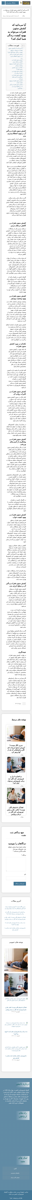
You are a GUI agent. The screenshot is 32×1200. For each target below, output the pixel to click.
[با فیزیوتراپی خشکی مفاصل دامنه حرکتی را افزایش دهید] (16, 1049)
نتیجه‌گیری (20, 88)
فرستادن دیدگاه (19, 883)
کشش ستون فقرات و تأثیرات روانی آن (17, 72)
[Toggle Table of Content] (22, 45)
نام (25, 874)
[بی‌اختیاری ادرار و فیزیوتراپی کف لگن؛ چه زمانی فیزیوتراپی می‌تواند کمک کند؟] (16, 976)
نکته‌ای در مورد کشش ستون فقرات (17, 68)
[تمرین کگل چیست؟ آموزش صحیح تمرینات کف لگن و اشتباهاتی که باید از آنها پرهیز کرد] (16, 951)
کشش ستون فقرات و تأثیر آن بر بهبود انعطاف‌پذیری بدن (16, 56)
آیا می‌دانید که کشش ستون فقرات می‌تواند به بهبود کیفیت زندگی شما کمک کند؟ (15, 50)
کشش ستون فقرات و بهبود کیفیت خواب (15, 81)
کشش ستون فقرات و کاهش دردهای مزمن (17, 60)
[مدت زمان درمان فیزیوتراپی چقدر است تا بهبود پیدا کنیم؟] (16, 1025)
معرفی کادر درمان (15, 1177)
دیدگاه (23, 855)
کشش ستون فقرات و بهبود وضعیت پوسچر (15, 64)
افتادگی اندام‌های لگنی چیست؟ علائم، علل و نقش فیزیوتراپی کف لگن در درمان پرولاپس (15, 918)
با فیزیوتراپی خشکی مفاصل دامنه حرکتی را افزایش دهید (15, 928)
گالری (15, 1168)
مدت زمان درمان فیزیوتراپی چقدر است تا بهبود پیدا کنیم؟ (15, 923)
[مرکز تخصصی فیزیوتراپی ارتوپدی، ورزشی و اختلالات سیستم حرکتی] (25, 3)
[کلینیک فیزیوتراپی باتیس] (28, 15)
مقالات (21, 755)
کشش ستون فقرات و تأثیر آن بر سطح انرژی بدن (16, 85)
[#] (28, 1185)
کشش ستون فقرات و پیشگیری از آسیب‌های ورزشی (17, 77)
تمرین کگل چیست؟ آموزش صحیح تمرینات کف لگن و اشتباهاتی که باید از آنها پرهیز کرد (15, 907)
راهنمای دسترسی (15, 1173)
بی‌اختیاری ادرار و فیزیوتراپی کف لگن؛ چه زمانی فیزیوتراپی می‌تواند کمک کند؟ (15, 912)
